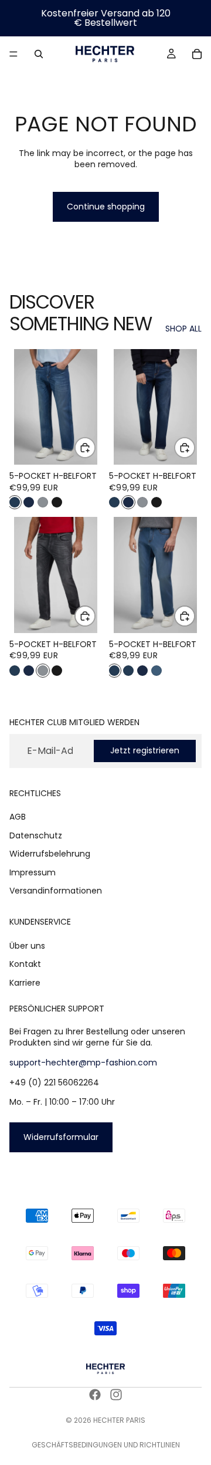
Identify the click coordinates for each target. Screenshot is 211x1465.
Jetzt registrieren (144, 750)
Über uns (27, 946)
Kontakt (25, 964)
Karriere (24, 983)
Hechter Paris (119, 1420)
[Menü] (13, 53)
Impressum (32, 872)
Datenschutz (35, 835)
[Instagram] (116, 1395)
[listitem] (14, 502)
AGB (17, 817)
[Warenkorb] (197, 54)
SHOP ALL (183, 328)
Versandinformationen (55, 890)
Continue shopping (106, 206)
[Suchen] (39, 54)
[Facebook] (95, 1395)
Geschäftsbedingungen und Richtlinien (106, 1445)
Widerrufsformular (60, 1137)
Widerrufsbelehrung (49, 854)
